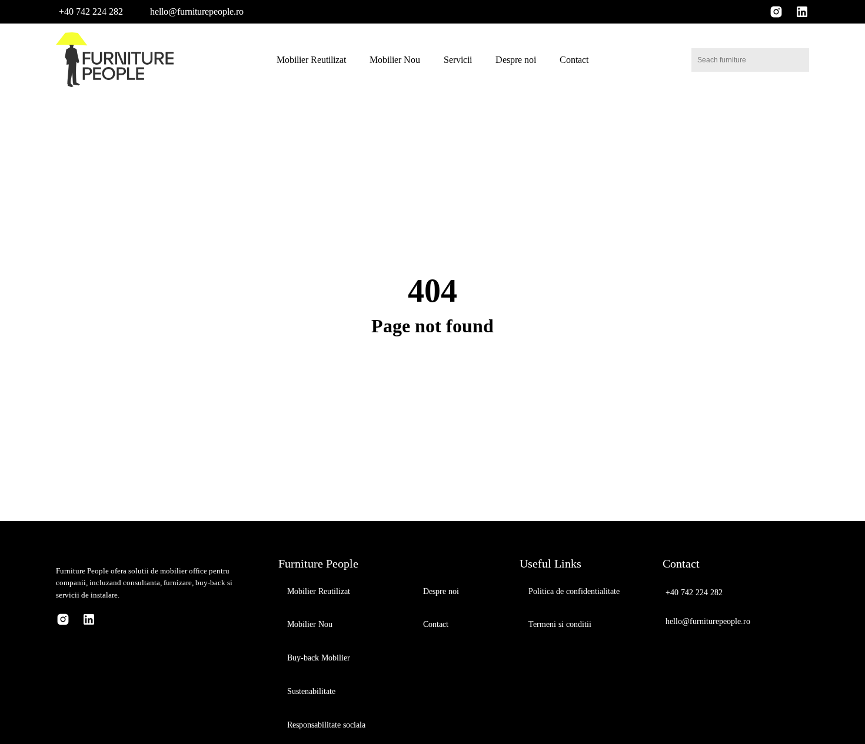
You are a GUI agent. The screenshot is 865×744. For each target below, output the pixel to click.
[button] (89, 11)
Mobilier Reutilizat (311, 60)
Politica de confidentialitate (574, 591)
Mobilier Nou (395, 60)
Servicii (458, 60)
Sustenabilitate (311, 691)
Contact (574, 60)
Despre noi (515, 60)
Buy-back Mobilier (318, 657)
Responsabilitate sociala (326, 724)
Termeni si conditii (559, 624)
